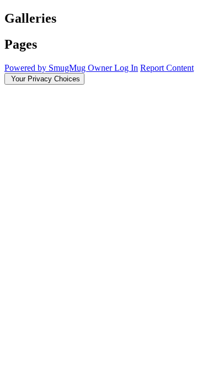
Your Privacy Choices (44, 79)
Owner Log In (113, 67)
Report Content (167, 67)
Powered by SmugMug (46, 67)
